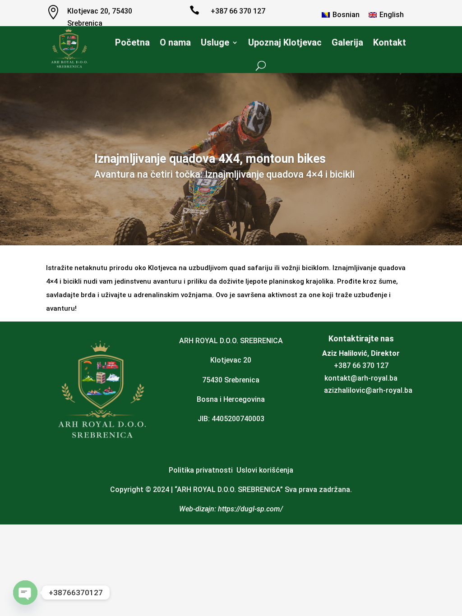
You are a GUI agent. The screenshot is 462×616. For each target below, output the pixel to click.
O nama (175, 42)
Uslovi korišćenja (264, 470)
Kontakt (389, 42)
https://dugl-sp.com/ (250, 509)
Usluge (215, 42)
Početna (132, 42)
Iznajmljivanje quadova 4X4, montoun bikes (210, 159)
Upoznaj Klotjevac (285, 42)
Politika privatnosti (201, 470)
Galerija (347, 42)
